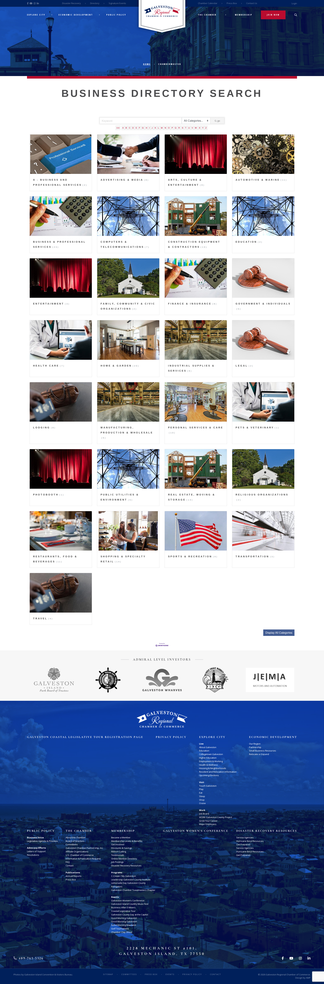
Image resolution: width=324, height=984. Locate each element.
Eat (200, 792)
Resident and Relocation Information (218, 771)
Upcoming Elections (209, 775)
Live (201, 743)
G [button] (143, 127)
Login (294, 3)
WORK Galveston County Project (215, 817)
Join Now (273, 14)
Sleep (202, 796)
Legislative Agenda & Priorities (42, 841)
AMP (308, 977)
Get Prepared (243, 844)
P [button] (172, 127)
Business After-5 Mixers (123, 907)
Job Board (204, 813)
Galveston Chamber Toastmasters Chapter (133, 890)
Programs (116, 872)
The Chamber (207, 15)
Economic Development (76, 15)
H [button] (146, 127)
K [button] (155, 127)
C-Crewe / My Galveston (123, 876)
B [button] (126, 127)
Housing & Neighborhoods (212, 768)
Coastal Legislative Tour (123, 911)
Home (147, 64)
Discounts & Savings (121, 847)
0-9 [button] (118, 127)
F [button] (139, 127)
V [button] (192, 127)
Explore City (36, 15)
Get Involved (117, 844)
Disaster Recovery (71, 3)
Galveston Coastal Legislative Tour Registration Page (85, 737)
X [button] (199, 127)
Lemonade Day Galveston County (128, 882)
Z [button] (206, 127)
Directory (94, 3)
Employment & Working (211, 761)
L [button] (158, 127)
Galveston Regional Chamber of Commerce (288, 974)
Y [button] (202, 127)
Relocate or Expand (259, 754)
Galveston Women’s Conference (127, 900)
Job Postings (117, 862)
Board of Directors (75, 841)
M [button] (162, 127)
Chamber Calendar (207, 3)
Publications (73, 872)
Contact (69, 865)
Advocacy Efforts (36, 847)
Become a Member (120, 837)
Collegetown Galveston (211, 754)
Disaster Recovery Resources (126, 865)
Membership (243, 15)
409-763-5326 (30, 958)
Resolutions (33, 854)
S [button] (182, 127)
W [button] (196, 127)
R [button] (179, 127)
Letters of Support (36, 851)
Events (115, 896)
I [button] (149, 127)
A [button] (123, 127)
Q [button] (175, 127)
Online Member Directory (124, 858)
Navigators (116, 886)
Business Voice (35, 837)
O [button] (169, 127)
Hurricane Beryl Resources (250, 841)
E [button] (136, 127)
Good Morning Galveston (124, 918)
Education (204, 750)
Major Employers (207, 824)
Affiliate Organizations (77, 851)
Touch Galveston (208, 785)
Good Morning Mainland (123, 925)
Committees (72, 844)
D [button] (133, 127)
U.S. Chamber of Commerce (80, 855)
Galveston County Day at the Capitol (129, 914)
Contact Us (251, 3)
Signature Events (117, 3)
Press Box (232, 3)
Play (201, 789)
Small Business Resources (262, 750)
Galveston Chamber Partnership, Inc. (84, 847)
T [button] (185, 127)
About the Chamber (76, 837)
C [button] (129, 127)
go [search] (218, 120)
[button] (278, 632)
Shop (202, 799)
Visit (201, 782)
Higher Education (208, 757)
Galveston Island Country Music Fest (129, 903)
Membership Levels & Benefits (126, 841)
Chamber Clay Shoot (121, 932)
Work (202, 810)
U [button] (189, 127)
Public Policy (116, 15)
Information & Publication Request (83, 858)
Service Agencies (245, 837)
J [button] (152, 127)
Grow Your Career (208, 820)
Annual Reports (74, 876)
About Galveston (207, 747)
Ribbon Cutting (118, 851)
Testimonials (117, 855)
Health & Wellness (208, 764)
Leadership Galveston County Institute (131, 879)
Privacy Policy (171, 737)
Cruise (202, 803)
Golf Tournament (120, 928)
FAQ (68, 862)
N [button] (165, 127)
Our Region (255, 743)
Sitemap (108, 974)
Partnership (255, 747)
